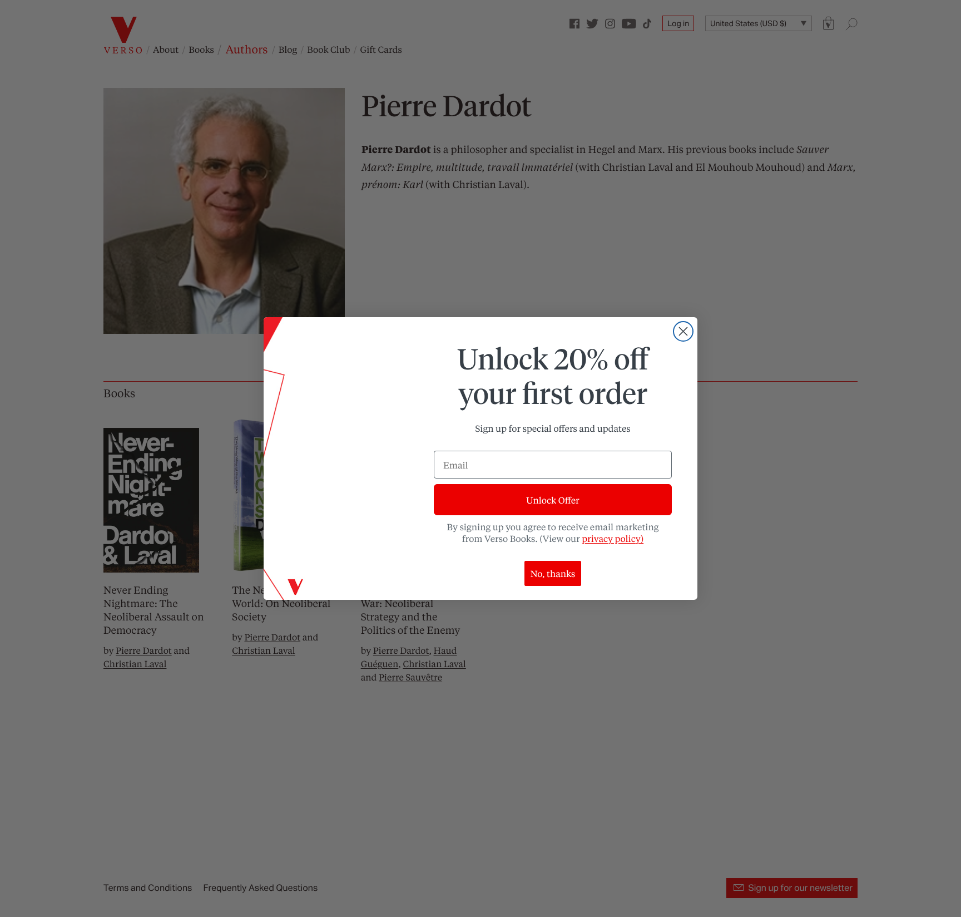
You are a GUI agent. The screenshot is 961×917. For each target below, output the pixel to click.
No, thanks (553, 573)
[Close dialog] (683, 331)
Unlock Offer (552, 500)
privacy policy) (612, 538)
